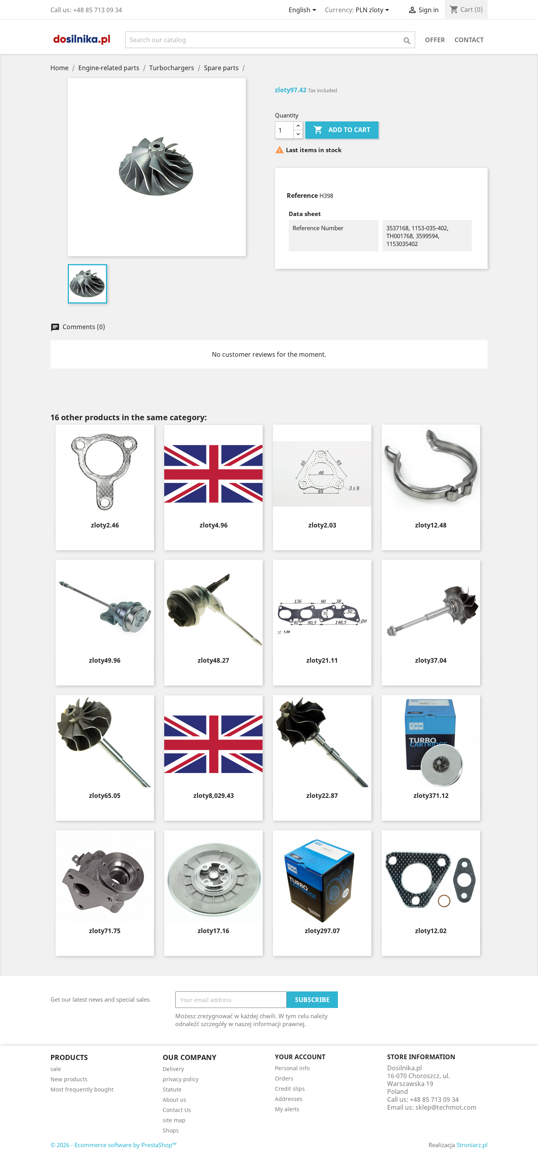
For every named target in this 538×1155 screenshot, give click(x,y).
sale (55, 1069)
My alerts (287, 1109)
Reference (302, 195)
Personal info (292, 1068)
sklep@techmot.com (446, 1107)
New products (68, 1079)
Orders (284, 1078)
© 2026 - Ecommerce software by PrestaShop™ (113, 1145)
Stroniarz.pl (472, 1145)
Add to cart (342, 129)
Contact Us (177, 1110)
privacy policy (181, 1079)
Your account (300, 1057)
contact (469, 39)
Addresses (288, 1099)
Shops (171, 1130)
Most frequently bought (81, 1089)
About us (174, 1099)
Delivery (173, 1069)
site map (174, 1120)
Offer (435, 39)
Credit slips (290, 1088)
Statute (172, 1089)
